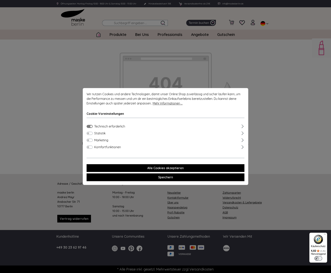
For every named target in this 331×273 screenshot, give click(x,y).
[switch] (90, 133)
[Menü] (325, 235)
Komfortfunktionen (107, 147)
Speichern (165, 177)
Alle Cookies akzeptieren (165, 168)
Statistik (100, 133)
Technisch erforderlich (109, 126)
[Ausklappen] (242, 125)
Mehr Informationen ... (168, 103)
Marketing (101, 140)
